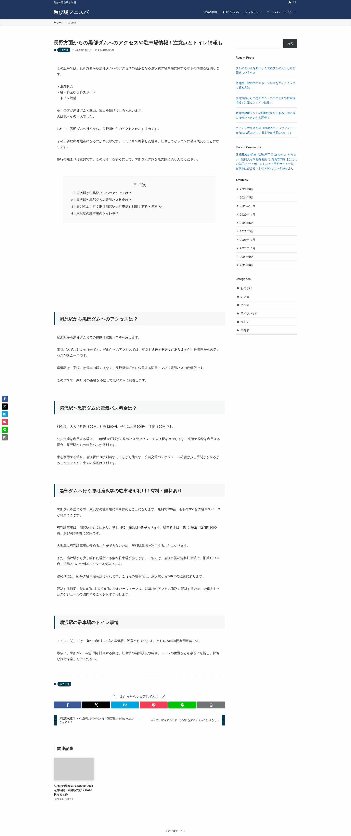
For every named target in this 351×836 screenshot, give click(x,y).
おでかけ (63, 49)
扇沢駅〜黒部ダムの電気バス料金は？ (104, 199)
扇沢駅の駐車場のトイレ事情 (97, 213)
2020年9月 (247, 257)
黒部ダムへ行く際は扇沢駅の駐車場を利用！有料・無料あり (120, 206)
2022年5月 (247, 223)
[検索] (294, 2)
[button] (67, 705)
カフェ (245, 296)
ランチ (245, 322)
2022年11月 (247, 214)
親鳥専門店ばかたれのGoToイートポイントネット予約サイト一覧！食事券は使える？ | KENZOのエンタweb (266, 163)
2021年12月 (247, 239)
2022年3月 (247, 231)
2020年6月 (247, 265)
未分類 (245, 330)
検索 (290, 43)
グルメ (245, 305)
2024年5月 (247, 197)
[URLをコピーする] (211, 705)
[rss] (289, 2)
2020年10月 (247, 248)
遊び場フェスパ (71, 11)
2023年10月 (247, 206)
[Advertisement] (139, 265)
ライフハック (249, 313)
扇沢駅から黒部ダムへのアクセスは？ (104, 192)
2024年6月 (247, 189)
